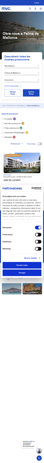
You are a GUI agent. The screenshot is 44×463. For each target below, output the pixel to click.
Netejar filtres (13, 93)
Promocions (11, 105)
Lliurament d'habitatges (15, 132)
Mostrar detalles (30, 258)
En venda (8, 119)
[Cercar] (30, 8)
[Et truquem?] (39, 458)
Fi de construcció (12, 128)
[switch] (38, 234)
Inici (4, 105)
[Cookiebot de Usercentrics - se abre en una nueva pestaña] (31, 188)
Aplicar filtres (31, 93)
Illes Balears (21, 105)
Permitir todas (22, 265)
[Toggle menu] (40, 8)
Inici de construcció (13, 123)
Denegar (22, 273)
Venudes (8, 137)
